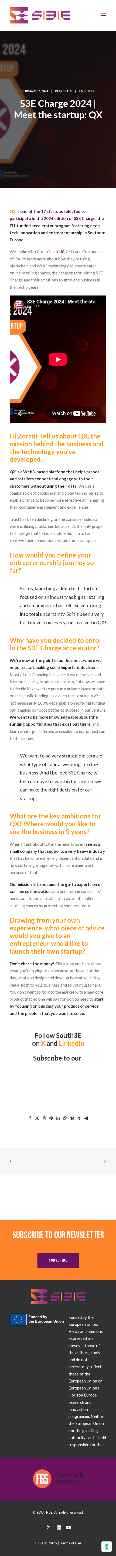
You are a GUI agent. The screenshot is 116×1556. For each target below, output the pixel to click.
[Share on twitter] (37, 1118)
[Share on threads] (44, 1118)
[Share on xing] (79, 1118)
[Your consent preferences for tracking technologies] (106, 1546)
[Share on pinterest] (51, 1118)
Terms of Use (70, 1543)
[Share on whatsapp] (65, 1118)
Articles (65, 91)
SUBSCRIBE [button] (58, 1260)
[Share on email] (86, 1118)
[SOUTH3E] (40, 15)
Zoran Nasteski (50, 251)
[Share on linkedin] (58, 1118)
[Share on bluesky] (72, 1118)
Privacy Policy (46, 1543)
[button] (48, 1528)
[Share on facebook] (30, 1118)
